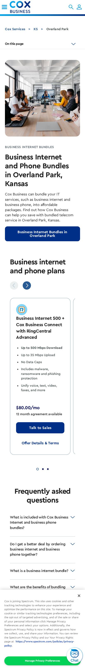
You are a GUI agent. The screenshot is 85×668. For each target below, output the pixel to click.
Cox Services (15, 29)
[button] (71, 7)
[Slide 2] (43, 469)
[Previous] (14, 285)
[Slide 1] (37, 469)
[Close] (79, 595)
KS (36, 29)
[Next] (27, 285)
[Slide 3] (48, 469)
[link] (4, 7)
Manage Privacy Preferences (42, 660)
